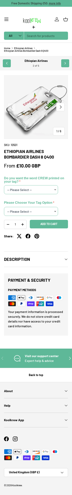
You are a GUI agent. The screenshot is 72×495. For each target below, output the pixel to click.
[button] (65, 19)
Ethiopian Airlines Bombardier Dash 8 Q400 (26, 51)
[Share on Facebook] (28, 236)
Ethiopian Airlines (23, 48)
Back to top (36, 375)
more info (55, 3)
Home (7, 48)
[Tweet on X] (19, 236)
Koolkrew (17, 485)
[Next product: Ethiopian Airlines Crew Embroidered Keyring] (65, 63)
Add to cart (48, 224)
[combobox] (36, 36)
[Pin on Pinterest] (36, 236)
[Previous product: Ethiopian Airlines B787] (7, 63)
